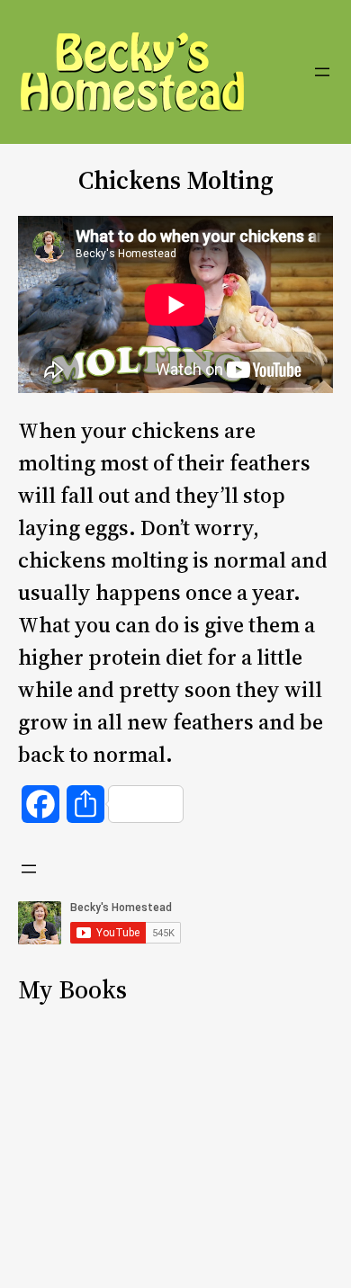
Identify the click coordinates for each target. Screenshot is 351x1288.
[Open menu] (322, 72)
